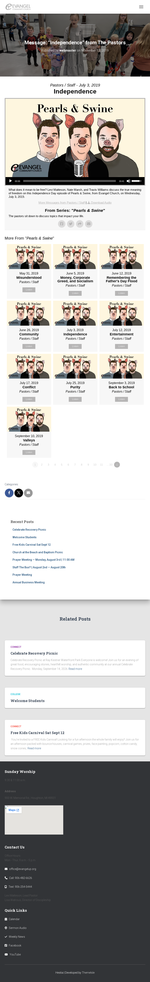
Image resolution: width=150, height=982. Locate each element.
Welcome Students (24, 537)
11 (101, 464)
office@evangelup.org (22, 869)
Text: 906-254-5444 (20, 886)
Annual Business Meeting (28, 582)
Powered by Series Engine (130, 475)
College (16, 694)
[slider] (69, 181)
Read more (75, 668)
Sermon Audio (18, 927)
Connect (16, 647)
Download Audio (101, 202)
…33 (109, 464)
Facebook (15, 945)
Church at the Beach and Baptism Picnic (37, 552)
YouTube (15, 954)
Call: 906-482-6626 (20, 878)
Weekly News (17, 936)
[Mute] (128, 181)
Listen (29, 289)
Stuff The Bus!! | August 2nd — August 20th (39, 567)
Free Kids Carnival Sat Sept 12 (31, 544)
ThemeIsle (88, 972)
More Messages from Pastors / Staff (61, 202)
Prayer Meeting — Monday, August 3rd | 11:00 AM (43, 559)
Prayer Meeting (22, 574)
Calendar (14, 919)
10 (94, 464)
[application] (75, 181)
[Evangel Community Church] (19, 7)
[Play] (10, 181)
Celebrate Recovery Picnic (29, 529)
